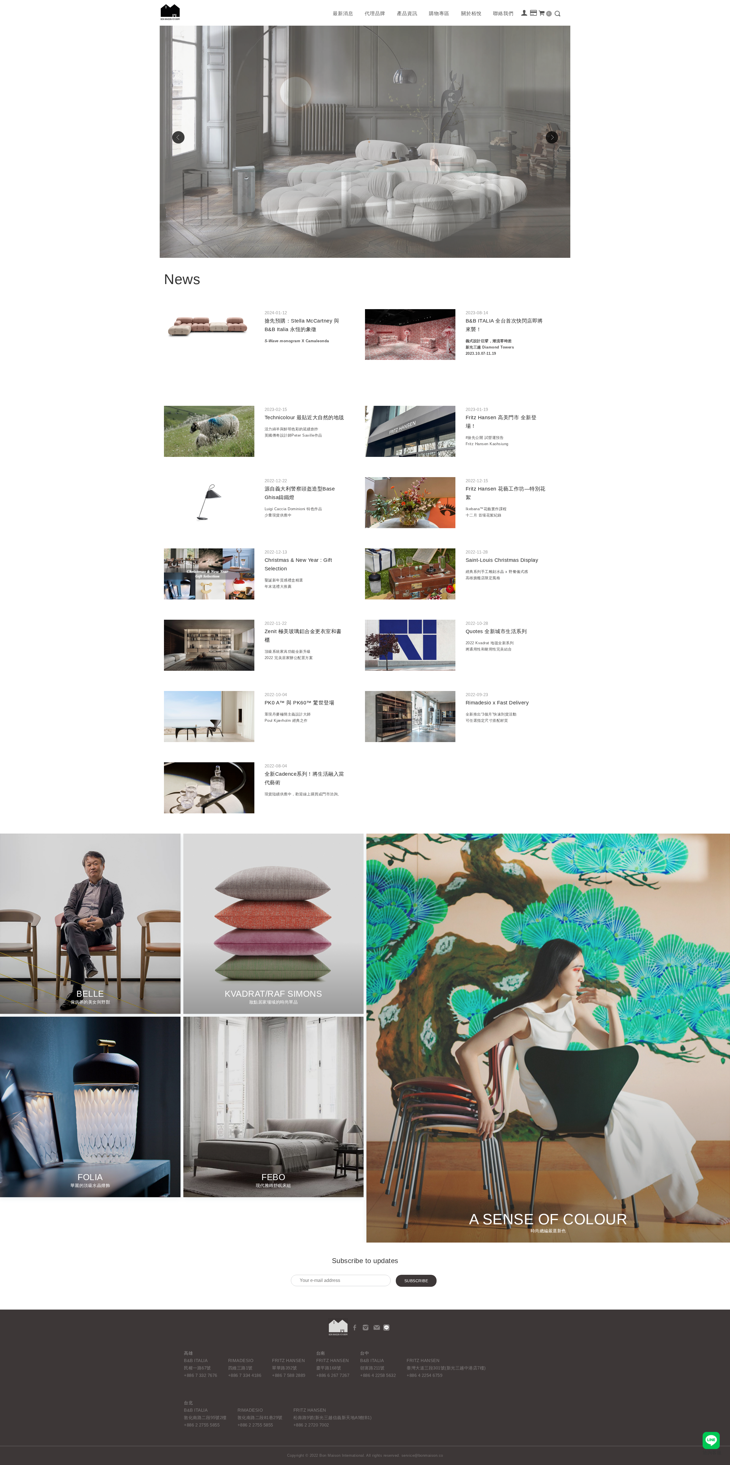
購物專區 (439, 13)
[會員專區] (524, 13)
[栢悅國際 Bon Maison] (338, 1328)
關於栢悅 (471, 13)
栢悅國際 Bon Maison (170, 12)
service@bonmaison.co (422, 1455)
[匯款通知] (533, 13)
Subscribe (416, 1280)
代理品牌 (375, 13)
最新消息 (343, 13)
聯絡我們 (503, 13)
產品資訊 (407, 13)
